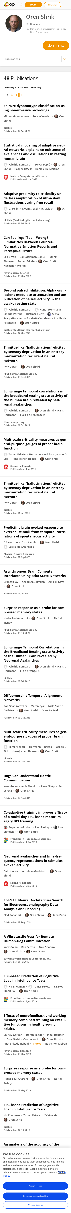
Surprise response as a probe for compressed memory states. (35, 609)
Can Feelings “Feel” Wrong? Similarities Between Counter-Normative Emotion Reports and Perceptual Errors (30, 244)
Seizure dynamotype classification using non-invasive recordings (35, 108)
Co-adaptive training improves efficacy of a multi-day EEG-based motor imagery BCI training (35, 816)
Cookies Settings (35, 1205)
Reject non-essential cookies (35, 1196)
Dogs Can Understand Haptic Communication (27, 778)
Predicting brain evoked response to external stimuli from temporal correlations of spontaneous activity (35, 531)
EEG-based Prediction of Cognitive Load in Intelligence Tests (31, 978)
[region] (35, 1180)
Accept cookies (35, 1186)
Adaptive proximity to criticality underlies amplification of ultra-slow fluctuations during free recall (33, 198)
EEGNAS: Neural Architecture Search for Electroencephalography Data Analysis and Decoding (33, 904)
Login (33, 4)
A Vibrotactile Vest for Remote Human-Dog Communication (29, 938)
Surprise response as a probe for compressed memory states (35, 1070)
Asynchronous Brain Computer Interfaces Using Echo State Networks (35, 573)
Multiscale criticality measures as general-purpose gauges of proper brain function (35, 443)
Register (52, 4)
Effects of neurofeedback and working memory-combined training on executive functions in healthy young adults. (35, 1022)
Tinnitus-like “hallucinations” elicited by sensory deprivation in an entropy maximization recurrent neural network (35, 354)
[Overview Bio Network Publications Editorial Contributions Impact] (35, 59)
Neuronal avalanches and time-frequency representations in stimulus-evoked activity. (34, 860)
